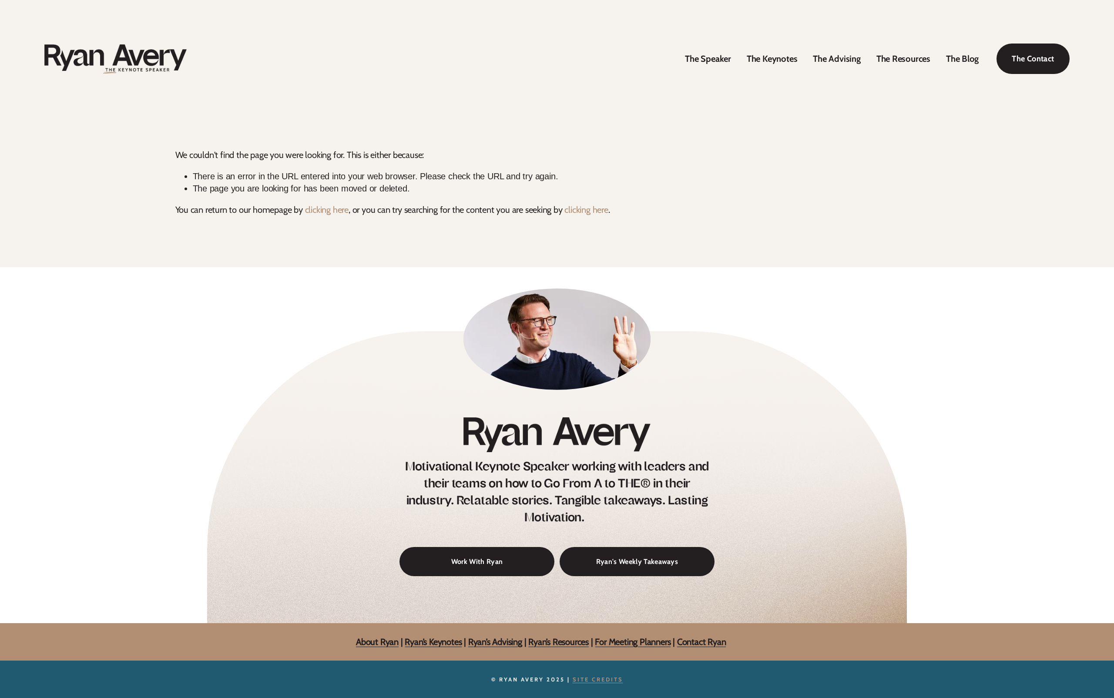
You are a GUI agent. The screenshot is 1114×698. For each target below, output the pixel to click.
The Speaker (708, 58)
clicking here (327, 209)
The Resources (903, 58)
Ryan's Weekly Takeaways (637, 561)
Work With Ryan (477, 561)
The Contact (1033, 59)
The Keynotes (772, 58)
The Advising (837, 58)
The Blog (962, 58)
